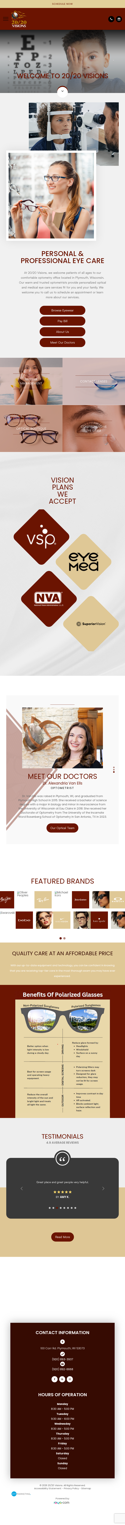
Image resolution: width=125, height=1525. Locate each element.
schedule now (62, 4)
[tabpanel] (62, 580)
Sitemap (86, 1488)
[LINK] (31, 359)
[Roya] (62, 1503)
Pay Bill (63, 321)
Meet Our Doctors (62, 342)
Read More (62, 1237)
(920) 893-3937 (62, 1359)
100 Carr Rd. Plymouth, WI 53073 (62, 1348)
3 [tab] (114, 772)
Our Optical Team (62, 826)
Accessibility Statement (47, 1488)
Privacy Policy (71, 1488)
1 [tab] (114, 767)
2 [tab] (114, 769)
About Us (62, 332)
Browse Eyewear (62, 310)
